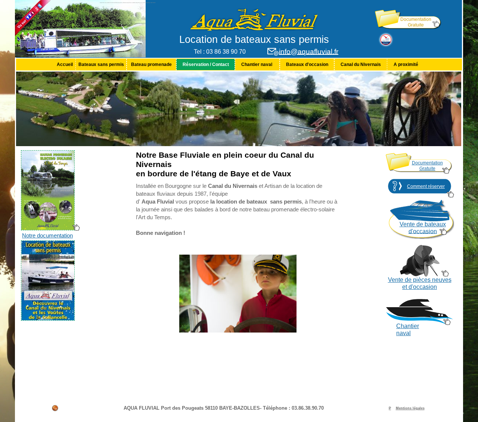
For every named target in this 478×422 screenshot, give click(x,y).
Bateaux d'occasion (307, 64)
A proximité (406, 64)
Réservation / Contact (206, 64)
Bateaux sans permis (101, 64)
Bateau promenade (151, 64)
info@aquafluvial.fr (308, 52)
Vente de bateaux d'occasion (423, 227)
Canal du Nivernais (361, 64)
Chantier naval (257, 64)
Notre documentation (47, 236)
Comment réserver (426, 186)
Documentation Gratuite (415, 22)
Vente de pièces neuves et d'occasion (419, 283)
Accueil (65, 64)
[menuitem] (64, 64)
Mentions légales (410, 408)
